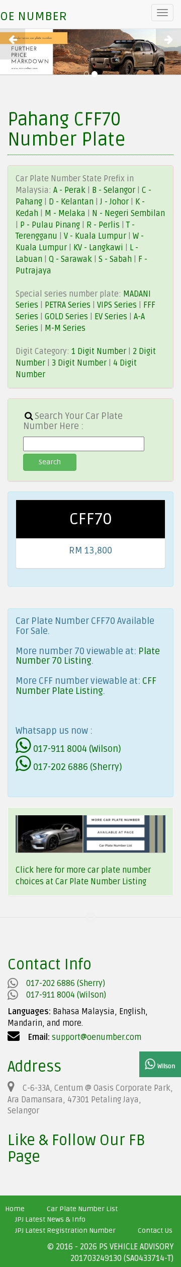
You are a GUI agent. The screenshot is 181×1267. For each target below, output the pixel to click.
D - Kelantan (72, 202)
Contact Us (155, 1230)
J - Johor (115, 202)
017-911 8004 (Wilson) (76, 748)
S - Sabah (116, 259)
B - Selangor (113, 190)
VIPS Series (117, 305)
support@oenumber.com (96, 1037)
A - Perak (69, 190)
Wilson (165, 1066)
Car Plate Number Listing (100, 882)
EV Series (111, 317)
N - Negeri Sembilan (128, 213)
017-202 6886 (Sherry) (76, 766)
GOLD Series (66, 317)
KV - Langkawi (99, 248)
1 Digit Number (98, 351)
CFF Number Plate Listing (86, 685)
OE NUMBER (33, 16)
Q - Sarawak (71, 259)
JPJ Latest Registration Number (65, 1230)
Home (15, 1209)
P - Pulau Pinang (51, 225)
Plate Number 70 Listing (88, 656)
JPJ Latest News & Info (50, 1219)
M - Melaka (66, 213)
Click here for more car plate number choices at (83, 876)
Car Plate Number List (82, 1209)
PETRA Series (67, 305)
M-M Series (65, 328)
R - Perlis (104, 225)
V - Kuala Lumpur (96, 236)
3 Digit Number (79, 363)
